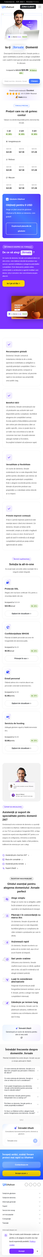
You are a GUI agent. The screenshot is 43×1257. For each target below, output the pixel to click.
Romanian (32, 2)
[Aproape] (37, 1251)
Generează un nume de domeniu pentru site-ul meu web (21, 1031)
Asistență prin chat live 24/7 (17, 855)
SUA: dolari (20, 2)
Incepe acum (20, 1175)
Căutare (34, 81)
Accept (22, 1251)
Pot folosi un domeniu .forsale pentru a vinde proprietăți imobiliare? (18, 1104)
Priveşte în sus (21, 658)
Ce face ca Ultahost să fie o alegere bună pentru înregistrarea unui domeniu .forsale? (19, 1113)
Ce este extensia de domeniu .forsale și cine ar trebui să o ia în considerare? (19, 1079)
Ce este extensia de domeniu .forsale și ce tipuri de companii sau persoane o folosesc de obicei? (19, 1070)
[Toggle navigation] (40, 7)
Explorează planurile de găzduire (21, 228)
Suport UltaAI (11, 868)
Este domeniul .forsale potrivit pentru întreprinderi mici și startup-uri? (18, 1097)
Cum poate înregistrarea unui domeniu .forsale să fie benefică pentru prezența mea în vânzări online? (19, 1088)
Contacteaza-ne (9, 2)
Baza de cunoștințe (13, 859)
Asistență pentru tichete (15, 864)
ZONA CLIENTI (28, 7)
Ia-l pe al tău (13, 283)
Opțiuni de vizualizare (21, 614)
